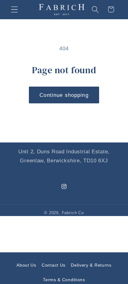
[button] (14, 9)
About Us (26, 265)
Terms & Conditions (64, 279)
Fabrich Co (73, 213)
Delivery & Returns (91, 265)
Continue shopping (64, 95)
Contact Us (54, 265)
